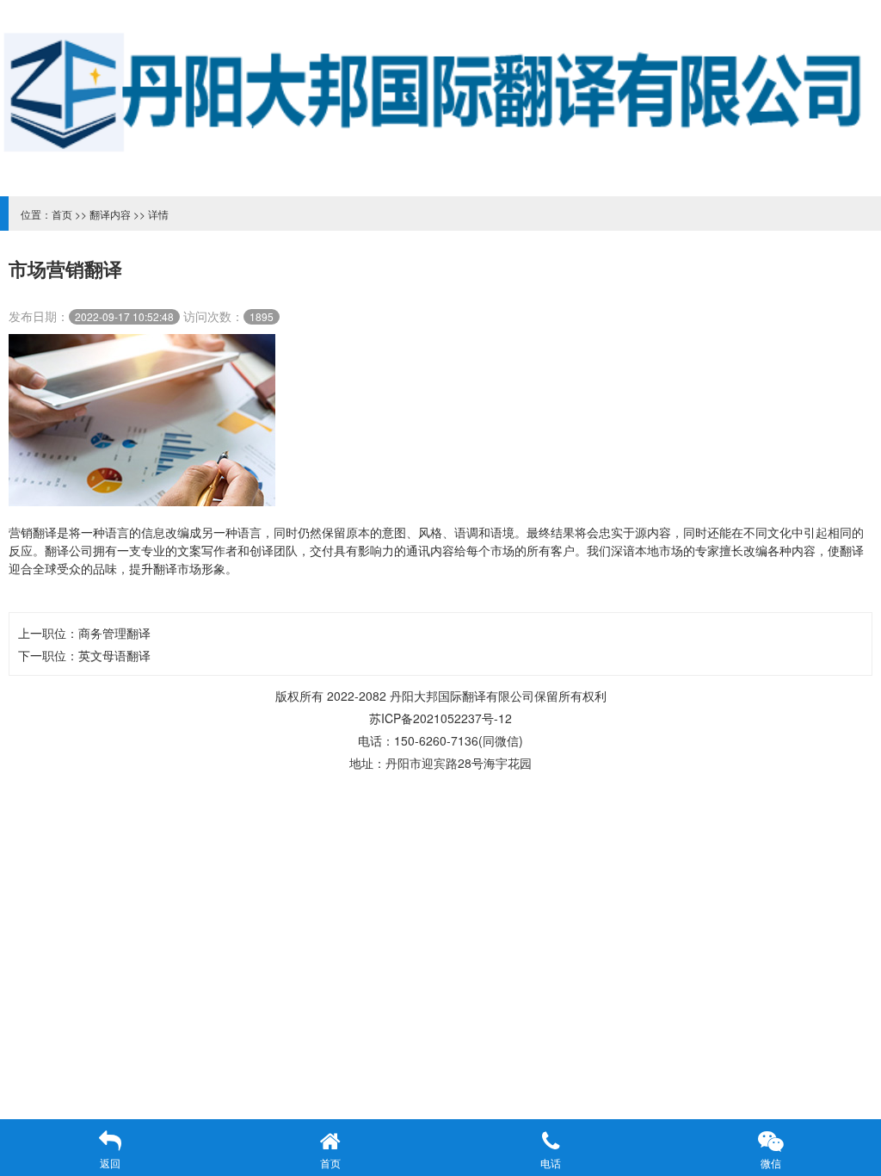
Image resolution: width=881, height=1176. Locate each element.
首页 (62, 214)
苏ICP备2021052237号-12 (440, 718)
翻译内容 (110, 214)
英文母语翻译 (114, 655)
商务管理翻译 (114, 632)
